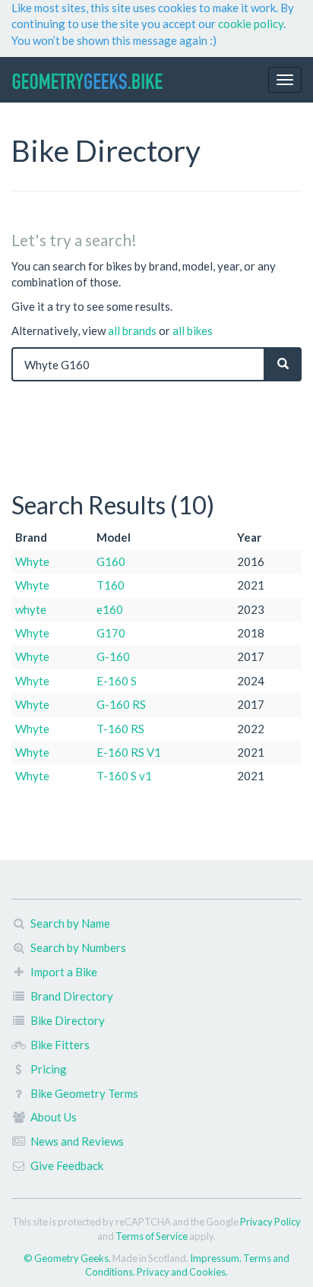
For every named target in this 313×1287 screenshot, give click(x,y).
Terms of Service (151, 1236)
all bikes (192, 330)
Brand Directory (71, 996)
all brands (132, 330)
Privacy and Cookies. (182, 1272)
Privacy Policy (270, 1222)
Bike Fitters (60, 1044)
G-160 (113, 656)
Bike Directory (67, 1020)
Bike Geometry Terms (84, 1093)
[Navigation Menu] (285, 80)
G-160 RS (121, 704)
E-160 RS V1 (128, 752)
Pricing (48, 1069)
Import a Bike (63, 972)
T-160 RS (120, 728)
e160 (109, 609)
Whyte (32, 561)
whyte (30, 609)
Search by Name (70, 923)
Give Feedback (66, 1165)
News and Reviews (77, 1141)
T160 (110, 585)
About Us (53, 1117)
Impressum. (216, 1258)
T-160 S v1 (124, 776)
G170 (110, 633)
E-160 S (116, 681)
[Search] (283, 364)
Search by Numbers (78, 947)
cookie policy (250, 23)
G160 (110, 561)
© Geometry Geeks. (68, 1258)
